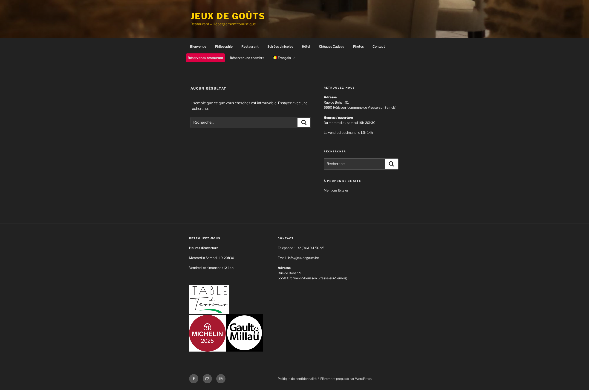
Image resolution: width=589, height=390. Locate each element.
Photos (358, 46)
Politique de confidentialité (297, 379)
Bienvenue (198, 46)
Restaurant (250, 46)
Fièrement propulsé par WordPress (346, 379)
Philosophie (224, 46)
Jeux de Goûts (228, 16)
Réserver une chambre (247, 58)
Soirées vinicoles (280, 46)
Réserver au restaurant (205, 58)
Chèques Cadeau (331, 46)
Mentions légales (336, 190)
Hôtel (306, 46)
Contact (378, 46)
